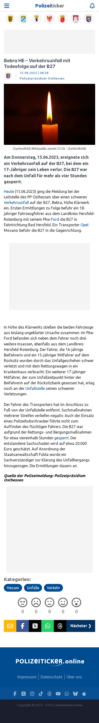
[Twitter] (23, 693)
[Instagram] (32, 693)
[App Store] (84, 693)
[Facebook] (14, 693)
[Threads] (49, 693)
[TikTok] (40, 693)
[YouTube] (58, 693)
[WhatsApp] (66, 693)
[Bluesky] (75, 693)
